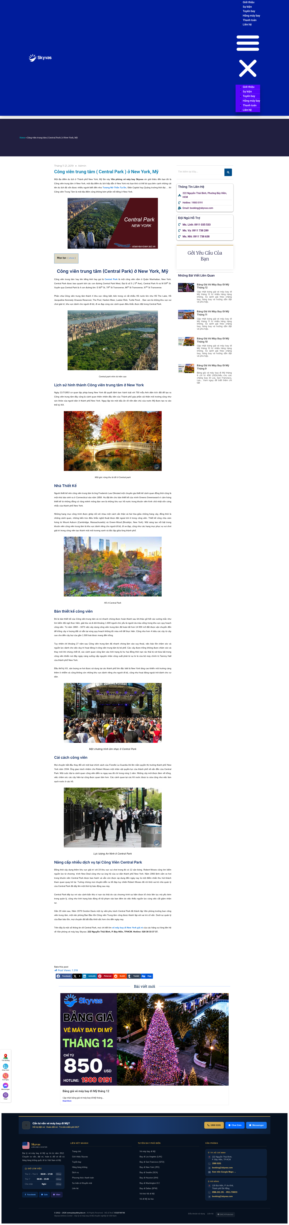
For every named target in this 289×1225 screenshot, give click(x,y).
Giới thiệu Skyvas (79, 1157)
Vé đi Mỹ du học (146, 1199)
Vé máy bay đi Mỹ (146, 1151)
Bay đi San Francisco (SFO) (151, 1162)
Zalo (46, 1195)
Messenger (258, 1125)
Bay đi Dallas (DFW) (147, 1188)
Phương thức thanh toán (82, 1178)
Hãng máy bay (251, 15)
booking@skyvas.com (222, 1168)
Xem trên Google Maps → (224, 1172)
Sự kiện (247, 6)
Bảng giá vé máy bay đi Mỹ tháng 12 (86, 1091)
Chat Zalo (237, 1125)
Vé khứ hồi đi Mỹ (146, 1194)
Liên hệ (247, 24)
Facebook (31, 1195)
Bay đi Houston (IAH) (148, 1178)
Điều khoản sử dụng (196, 1214)
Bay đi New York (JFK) (148, 1167)
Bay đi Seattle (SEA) (148, 1172)
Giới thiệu (248, 2)
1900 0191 (216, 1125)
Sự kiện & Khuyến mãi (81, 1183)
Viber (58, 1195)
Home (22, 137)
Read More (67, 1101)
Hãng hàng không (78, 1167)
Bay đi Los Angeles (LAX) (150, 1157)
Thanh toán (249, 20)
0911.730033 (231, 1192)
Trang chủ (75, 1151)
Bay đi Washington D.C (149, 1183)
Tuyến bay (249, 11)
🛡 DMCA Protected (225, 1214)
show (71, 258)
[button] (248, 56)
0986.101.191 (218, 1192)
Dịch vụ (74, 1172)
